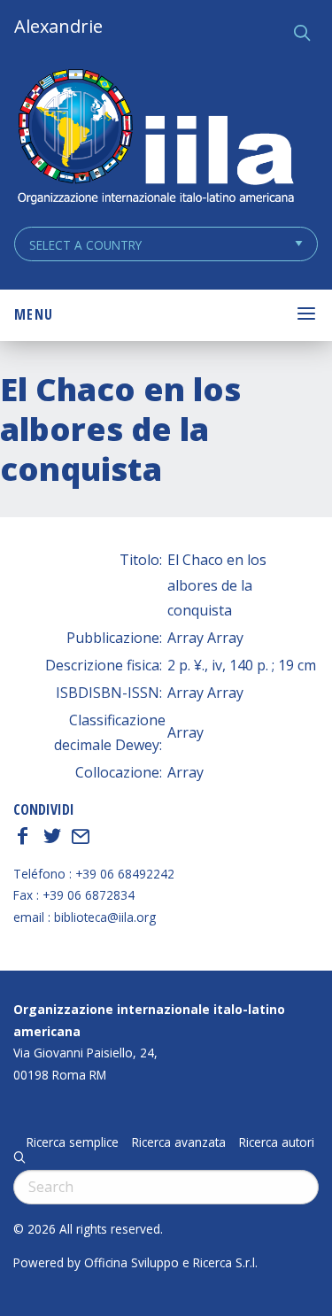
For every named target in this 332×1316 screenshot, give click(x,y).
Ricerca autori (276, 1142)
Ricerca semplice (73, 1142)
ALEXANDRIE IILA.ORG (155, 139)
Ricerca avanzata (179, 1142)
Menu (33, 314)
